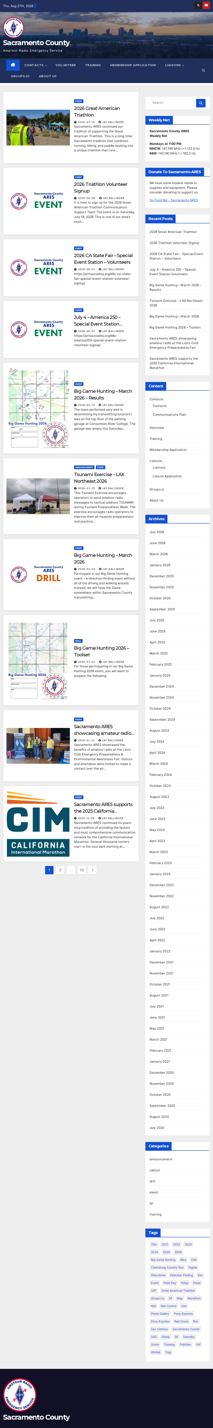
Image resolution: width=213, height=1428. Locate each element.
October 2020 (160, 1095)
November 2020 (162, 1084)
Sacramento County (36, 42)
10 (82, 870)
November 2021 (161, 973)
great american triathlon (178, 1290)
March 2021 (158, 1039)
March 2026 (159, 554)
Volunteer (66, 65)
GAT (154, 1290)
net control (168, 1306)
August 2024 (159, 731)
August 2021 (159, 995)
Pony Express (160, 1321)
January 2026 (160, 565)
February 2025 (161, 664)
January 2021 (160, 1062)
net (153, 1306)
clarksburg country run (167, 1267)
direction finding (181, 1275)
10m (154, 1244)
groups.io (157, 1298)
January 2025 (160, 675)
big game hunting (163, 1259)
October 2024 (160, 708)
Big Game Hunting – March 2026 (174, 316)
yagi (168, 1352)
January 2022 (160, 951)
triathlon (185, 1344)
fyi (151, 1203)
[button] (203, 70)
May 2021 (157, 1028)
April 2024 (157, 753)
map (180, 1298)
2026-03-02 (87, 569)
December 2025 (162, 576)
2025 (166, 1252)
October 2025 (160, 598)
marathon (194, 1298)
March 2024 (159, 764)
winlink (156, 1352)
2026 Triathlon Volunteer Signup (174, 243)
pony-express (183, 1313)
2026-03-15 (87, 405)
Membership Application (133, 65)
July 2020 (157, 1128)
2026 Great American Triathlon (173, 232)
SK (176, 1336)
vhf (198, 1344)
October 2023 (160, 786)
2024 (154, 1252)
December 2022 (162, 885)
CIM (193, 1259)
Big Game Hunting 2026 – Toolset (175, 327)
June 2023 (158, 819)
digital (192, 1267)
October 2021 (160, 984)
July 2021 (157, 1006)
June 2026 (158, 543)
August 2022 (159, 907)
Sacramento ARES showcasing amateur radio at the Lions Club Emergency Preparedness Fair (174, 343)
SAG (154, 1336)
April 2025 (157, 642)
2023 (188, 1244)
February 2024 (161, 775)
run (195, 1321)
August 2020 (159, 1117)
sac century (159, 1329)
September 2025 (162, 609)
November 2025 (162, 587)
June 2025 (158, 631)
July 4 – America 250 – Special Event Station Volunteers (97, 324)
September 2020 (162, 1106)
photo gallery (160, 1313)
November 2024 (162, 697)
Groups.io (20, 76)
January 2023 (160, 874)
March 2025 (159, 653)
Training (93, 65)
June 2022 (158, 929)
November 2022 (162, 896)
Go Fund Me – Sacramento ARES (174, 200)
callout (155, 1170)
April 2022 (157, 940)
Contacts (34, 65)
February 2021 (160, 1050)
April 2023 (157, 841)
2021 (165, 1244)
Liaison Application (167, 476)
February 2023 (161, 863)
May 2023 (157, 830)
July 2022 (157, 918)
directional (158, 1275)
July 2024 (157, 742)
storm (155, 1344)
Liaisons (173, 65)
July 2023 (157, 808)
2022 (176, 1244)
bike (183, 1259)
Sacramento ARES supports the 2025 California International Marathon (103, 811)
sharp (166, 1336)
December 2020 (162, 1073)
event (78, 101)
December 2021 (161, 962)
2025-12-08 (86, 818)
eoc (200, 1275)
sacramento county (186, 1329)
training (156, 1214)
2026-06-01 (87, 269)
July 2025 (157, 620)
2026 (178, 1252)
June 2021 (157, 1017)
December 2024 (162, 686)
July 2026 (157, 532)
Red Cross (181, 1321)
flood (197, 1283)
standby (189, 1336)
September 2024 (162, 719)
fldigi (184, 1283)
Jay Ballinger (113, 122)
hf (170, 1298)
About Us (48, 76)
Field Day (169, 1283)
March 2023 (159, 852)
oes (184, 1306)
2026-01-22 (86, 740)
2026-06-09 (87, 198)
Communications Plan (169, 415)
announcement (84, 467)
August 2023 (159, 797)
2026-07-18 (87, 122)
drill (78, 641)
